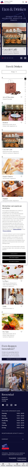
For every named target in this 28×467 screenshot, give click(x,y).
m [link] (25, 100)
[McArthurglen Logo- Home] (2, 2)
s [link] (25, 110)
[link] (8, 2)
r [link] (25, 109)
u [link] (25, 114)
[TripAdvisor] (15, 405)
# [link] (25, 77)
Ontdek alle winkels (14, 359)
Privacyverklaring (7, 231)
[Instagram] (7, 405)
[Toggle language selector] (26, 2)
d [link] (25, 84)
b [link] (25, 80)
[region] (14, 233)
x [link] (25, 119)
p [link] (25, 105)
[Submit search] (23, 2)
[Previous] (21, 58)
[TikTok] (11, 405)
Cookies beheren (21, 460)
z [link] (25, 123)
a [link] (25, 78)
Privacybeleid (12, 458)
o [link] (25, 103)
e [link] (25, 85)
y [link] (25, 121)
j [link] (25, 94)
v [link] (25, 116)
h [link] (25, 91)
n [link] (25, 101)
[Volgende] (25, 58)
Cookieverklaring (21, 458)
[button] (24, 49)
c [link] (25, 82)
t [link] (25, 112)
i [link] (25, 93)
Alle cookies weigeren (14, 257)
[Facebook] (3, 405)
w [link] (25, 118)
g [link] (25, 89)
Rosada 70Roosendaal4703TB (5, 399)
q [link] (25, 107)
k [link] (25, 96)
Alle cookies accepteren (14, 261)
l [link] (25, 98)
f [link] (25, 87)
